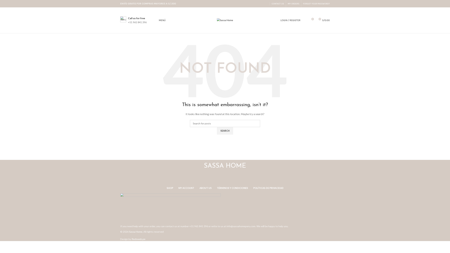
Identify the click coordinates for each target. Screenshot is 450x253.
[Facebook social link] (261, 3)
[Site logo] (225, 19)
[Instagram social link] (265, 3)
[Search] (305, 20)
